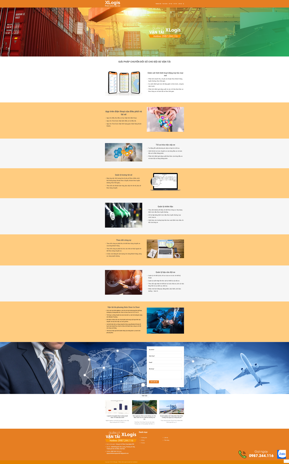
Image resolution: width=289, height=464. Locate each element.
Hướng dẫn (144, 437)
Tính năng (165, 3)
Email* (150, 362)
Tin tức (175, 3)
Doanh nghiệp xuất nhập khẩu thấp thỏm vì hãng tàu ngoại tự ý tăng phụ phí (171, 416)
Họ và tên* (151, 349)
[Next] (184, 414)
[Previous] (105, 414)
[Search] (183, 3)
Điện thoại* (152, 356)
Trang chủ (158, 3)
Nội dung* (151, 369)
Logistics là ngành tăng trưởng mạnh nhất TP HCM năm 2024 (117, 416)
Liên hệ (180, 3)
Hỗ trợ (170, 3)
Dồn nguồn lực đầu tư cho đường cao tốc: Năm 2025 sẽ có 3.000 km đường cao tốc (144, 417)
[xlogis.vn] (112, 3)
